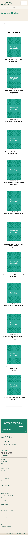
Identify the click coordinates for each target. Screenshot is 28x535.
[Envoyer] (24, 429)
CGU (2, 522)
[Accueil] (6, 3)
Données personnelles (5, 517)
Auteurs (6, 7)
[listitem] (2, 453)
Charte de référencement (6, 526)
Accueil (2, 7)
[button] (17, 17)
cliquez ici (21, 426)
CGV (2, 524)
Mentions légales (4, 520)
